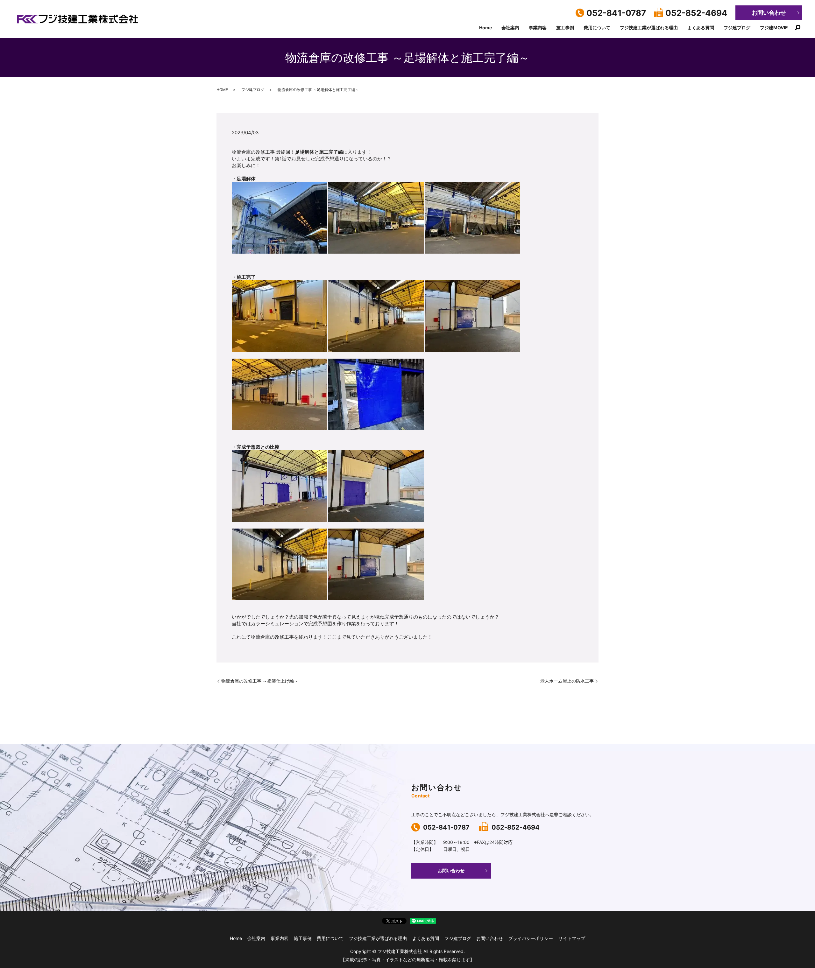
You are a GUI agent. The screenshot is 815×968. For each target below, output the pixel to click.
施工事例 (565, 27)
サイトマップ (571, 938)
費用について (597, 27)
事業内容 (538, 27)
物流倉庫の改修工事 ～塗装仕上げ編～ (259, 681)
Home (485, 27)
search (797, 27)
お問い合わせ (769, 12)
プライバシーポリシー (530, 938)
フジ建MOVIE (774, 27)
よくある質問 (700, 27)
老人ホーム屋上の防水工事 (567, 681)
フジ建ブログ (737, 27)
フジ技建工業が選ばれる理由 (649, 27)
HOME (222, 89)
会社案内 (510, 27)
